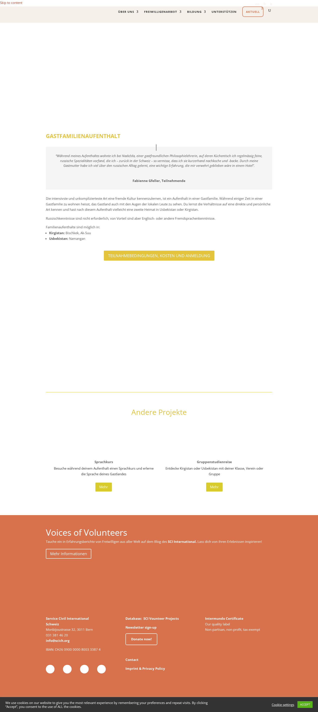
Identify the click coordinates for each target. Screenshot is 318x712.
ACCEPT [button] (305, 704)
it (271, 4)
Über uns (126, 12)
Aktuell (253, 12)
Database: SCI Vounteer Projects (152, 618)
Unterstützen (224, 12)
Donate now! (141, 639)
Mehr (103, 487)
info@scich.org (57, 640)
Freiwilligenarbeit (160, 12)
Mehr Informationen (68, 553)
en (257, 4)
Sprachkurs (104, 462)
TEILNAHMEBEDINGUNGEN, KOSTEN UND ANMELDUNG (159, 255)
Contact (131, 659)
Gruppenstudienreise (214, 462)
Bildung (194, 12)
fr (264, 4)
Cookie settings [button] (283, 705)
